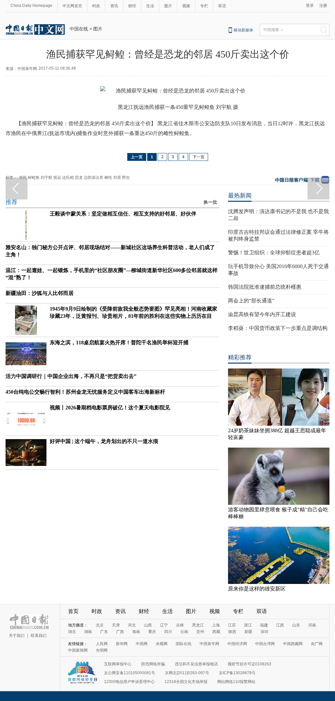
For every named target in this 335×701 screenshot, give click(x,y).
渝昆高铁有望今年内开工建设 (262, 314)
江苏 (232, 625)
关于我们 (17, 635)
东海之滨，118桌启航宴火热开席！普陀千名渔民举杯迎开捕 (119, 342)
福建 (264, 625)
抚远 (57, 177)
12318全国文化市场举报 (186, 681)
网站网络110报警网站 (236, 681)
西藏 (216, 631)
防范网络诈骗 (153, 664)
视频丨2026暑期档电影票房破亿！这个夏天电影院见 (110, 407)
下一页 (198, 157)
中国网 (142, 643)
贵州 (200, 631)
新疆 (248, 631)
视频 (186, 6)
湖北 (72, 631)
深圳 (264, 631)
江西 (280, 625)
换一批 (210, 202)
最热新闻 (240, 195)
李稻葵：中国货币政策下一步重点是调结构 (277, 328)
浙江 (248, 625)
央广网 (317, 643)
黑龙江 (198, 625)
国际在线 (183, 643)
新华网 (122, 643)
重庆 (152, 631)
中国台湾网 (265, 643)
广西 (120, 631)
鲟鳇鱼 (34, 177)
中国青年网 (209, 643)
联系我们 (38, 635)
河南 (312, 625)
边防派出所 (93, 177)
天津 (116, 625)
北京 (100, 625)
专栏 (204, 6)
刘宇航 (46, 177)
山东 (296, 625)
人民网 (102, 643)
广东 (104, 631)
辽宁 (164, 625)
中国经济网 (237, 643)
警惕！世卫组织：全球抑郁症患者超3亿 (274, 252)
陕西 (232, 631)
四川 (168, 631)
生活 (150, 6)
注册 (323, 5)
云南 (184, 631)
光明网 (102, 650)
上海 (216, 625)
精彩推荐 (240, 357)
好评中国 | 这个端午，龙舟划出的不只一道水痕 (104, 441)
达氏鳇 (68, 177)
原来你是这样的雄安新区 (257, 588)
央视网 (162, 643)
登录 (310, 5)
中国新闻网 (78, 650)
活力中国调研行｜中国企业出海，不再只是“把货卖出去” (71, 376)
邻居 (117, 177)
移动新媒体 (243, 30)
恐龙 (79, 177)
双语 (222, 6)
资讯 (114, 6)
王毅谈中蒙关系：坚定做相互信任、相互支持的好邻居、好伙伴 (123, 213)
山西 (148, 625)
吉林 (180, 625)
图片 (168, 6)
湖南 (88, 631)
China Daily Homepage (31, 5)
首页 (73, 611)
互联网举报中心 (118, 664)
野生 (126, 177)
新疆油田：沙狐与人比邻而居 (40, 293)
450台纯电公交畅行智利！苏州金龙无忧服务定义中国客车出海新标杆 (85, 392)
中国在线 (79, 28)
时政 (96, 6)
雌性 (108, 177)
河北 (132, 625)
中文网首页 (72, 6)
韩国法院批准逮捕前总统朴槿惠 (264, 287)
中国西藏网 (293, 643)
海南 (136, 631)
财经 (132, 6)
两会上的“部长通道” (251, 300)
